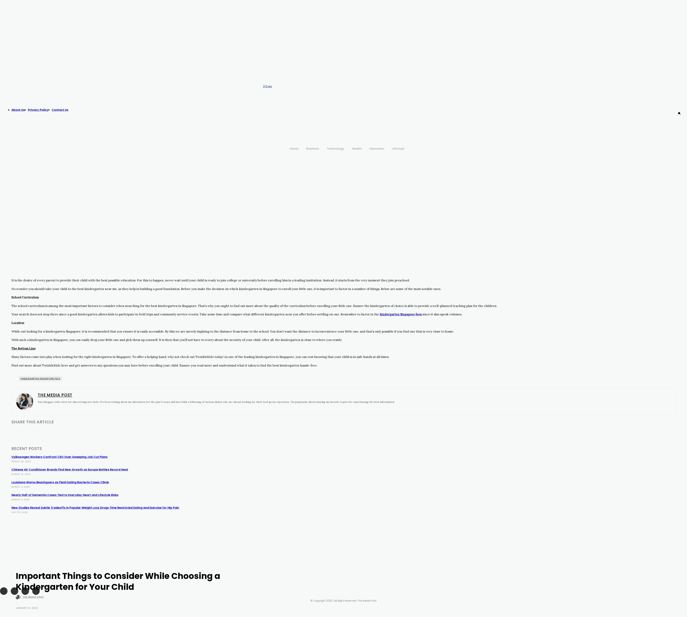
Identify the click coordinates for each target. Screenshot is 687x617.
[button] (679, 113)
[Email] (56, 431)
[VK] (107, 431)
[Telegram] (81, 431)
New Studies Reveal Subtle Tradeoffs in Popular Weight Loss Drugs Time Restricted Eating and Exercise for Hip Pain (95, 508)
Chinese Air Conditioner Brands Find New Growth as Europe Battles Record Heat (69, 470)
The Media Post (33, 597)
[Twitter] (523, 106)
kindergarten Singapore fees (40, 378)
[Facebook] (509, 106)
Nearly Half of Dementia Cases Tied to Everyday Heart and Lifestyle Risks (64, 495)
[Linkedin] (43, 431)
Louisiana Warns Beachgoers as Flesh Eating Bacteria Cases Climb (60, 482)
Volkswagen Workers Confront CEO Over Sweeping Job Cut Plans (59, 457)
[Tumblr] (69, 431)
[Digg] (119, 431)
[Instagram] (516, 106)
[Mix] (94, 431)
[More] (132, 431)
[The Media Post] (19, 597)
